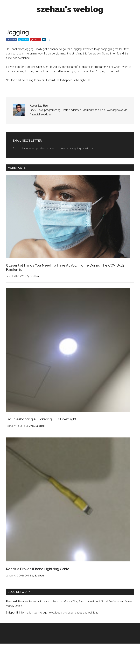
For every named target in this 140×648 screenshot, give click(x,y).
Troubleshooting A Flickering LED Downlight (41, 419)
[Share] (44, 39)
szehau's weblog (70, 9)
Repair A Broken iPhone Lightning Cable (37, 569)
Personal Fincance (17, 601)
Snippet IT (12, 612)
